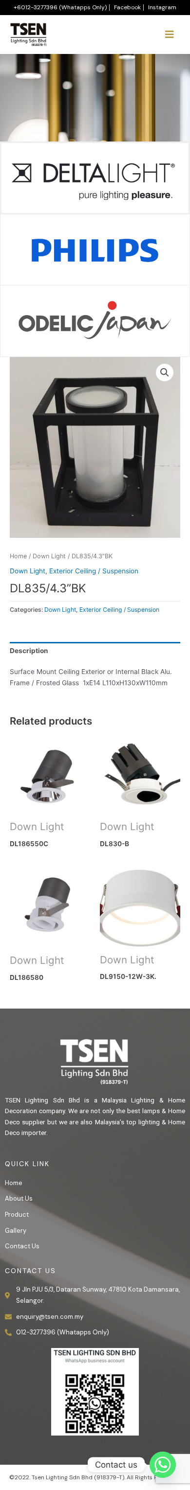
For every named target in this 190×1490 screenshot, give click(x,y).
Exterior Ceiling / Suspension (93, 571)
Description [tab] (29, 651)
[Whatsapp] (163, 1465)
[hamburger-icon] (169, 34)
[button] (164, 372)
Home (18, 556)
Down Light (49, 556)
